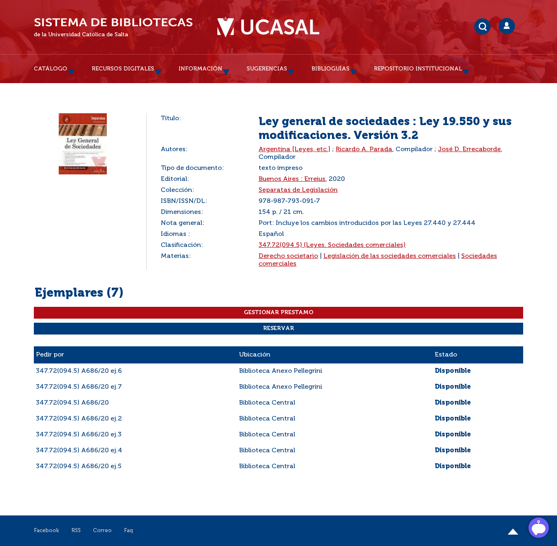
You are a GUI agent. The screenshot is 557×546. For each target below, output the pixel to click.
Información (200, 69)
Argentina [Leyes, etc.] (294, 149)
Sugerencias (267, 69)
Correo (102, 530)
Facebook (46, 530)
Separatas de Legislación (298, 190)
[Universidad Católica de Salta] (268, 27)
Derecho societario (288, 256)
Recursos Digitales (123, 69)
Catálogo (50, 69)
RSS (76, 530)
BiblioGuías (330, 69)
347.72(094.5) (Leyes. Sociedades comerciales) (332, 245)
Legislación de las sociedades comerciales (389, 256)
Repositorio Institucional (418, 69)
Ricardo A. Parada (364, 149)
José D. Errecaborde (469, 149)
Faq (128, 530)
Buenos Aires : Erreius (292, 179)
